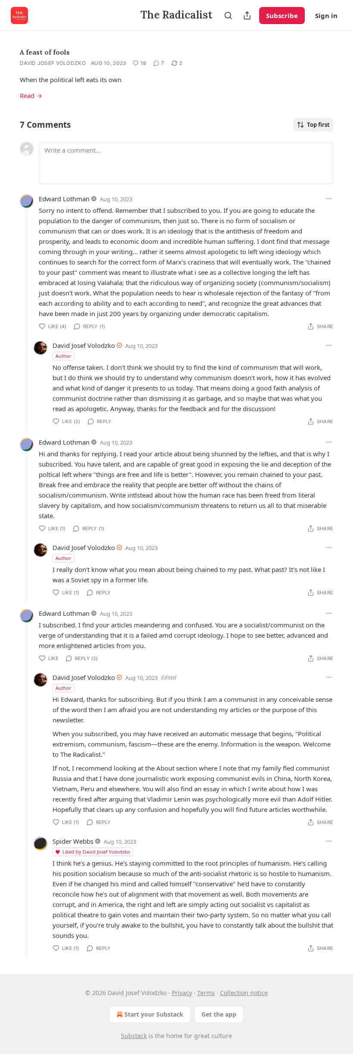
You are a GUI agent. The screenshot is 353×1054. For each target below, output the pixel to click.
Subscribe (282, 15)
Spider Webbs (73, 841)
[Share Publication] (247, 15)
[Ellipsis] (329, 199)
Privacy (182, 993)
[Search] (228, 15)
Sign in (326, 15)
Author (63, 356)
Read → (31, 95)
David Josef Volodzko (53, 63)
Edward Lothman (64, 198)
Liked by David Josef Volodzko (96, 851)
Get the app (218, 1014)
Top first (318, 125)
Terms (206, 993)
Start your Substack (153, 1014)
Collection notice (244, 993)
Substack (134, 1036)
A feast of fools (45, 52)
